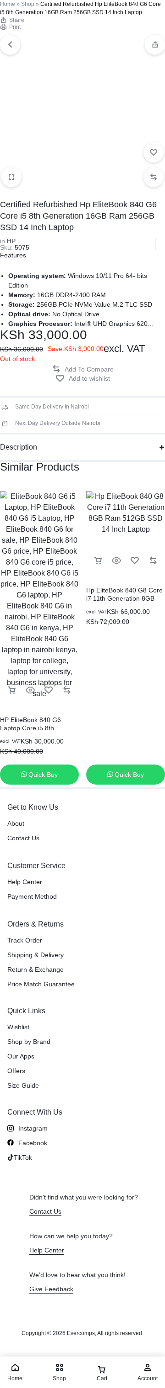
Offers (16, 1070)
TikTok (23, 1157)
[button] (155, 45)
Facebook (32, 1143)
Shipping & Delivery (35, 955)
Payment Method (32, 896)
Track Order (24, 940)
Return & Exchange (35, 969)
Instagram (33, 1128)
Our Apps (20, 1056)
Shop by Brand (28, 1041)
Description (18, 447)
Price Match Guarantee (41, 984)
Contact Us (23, 838)
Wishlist (18, 1027)
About (15, 823)
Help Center (24, 881)
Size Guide (23, 1085)
